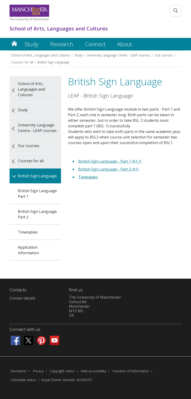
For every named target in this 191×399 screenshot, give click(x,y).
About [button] (124, 44)
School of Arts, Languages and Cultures (40, 55)
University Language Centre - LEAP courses (118, 55)
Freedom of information (131, 371)
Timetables (28, 232)
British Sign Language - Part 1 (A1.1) (109, 161)
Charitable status (23, 380)
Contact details (22, 298)
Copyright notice (62, 371)
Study (78, 55)
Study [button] (31, 44)
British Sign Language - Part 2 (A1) (108, 169)
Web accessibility (93, 371)
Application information (28, 250)
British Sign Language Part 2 (37, 214)
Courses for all (22, 62)
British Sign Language (53, 62)
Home (14, 43)
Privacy (38, 371)
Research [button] (61, 44)
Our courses (164, 55)
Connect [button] (95, 44)
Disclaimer (19, 371)
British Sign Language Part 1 (37, 193)
